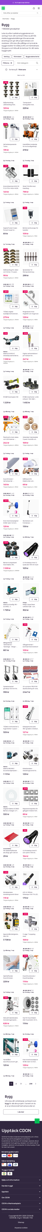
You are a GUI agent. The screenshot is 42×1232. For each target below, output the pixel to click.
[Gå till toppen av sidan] (37, 1121)
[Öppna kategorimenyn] (38, 8)
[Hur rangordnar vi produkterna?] (6, 69)
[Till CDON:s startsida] (3, 8)
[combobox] (21, 13)
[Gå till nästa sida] (36, 1084)
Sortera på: (13, 69)
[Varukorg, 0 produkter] (33, 8)
